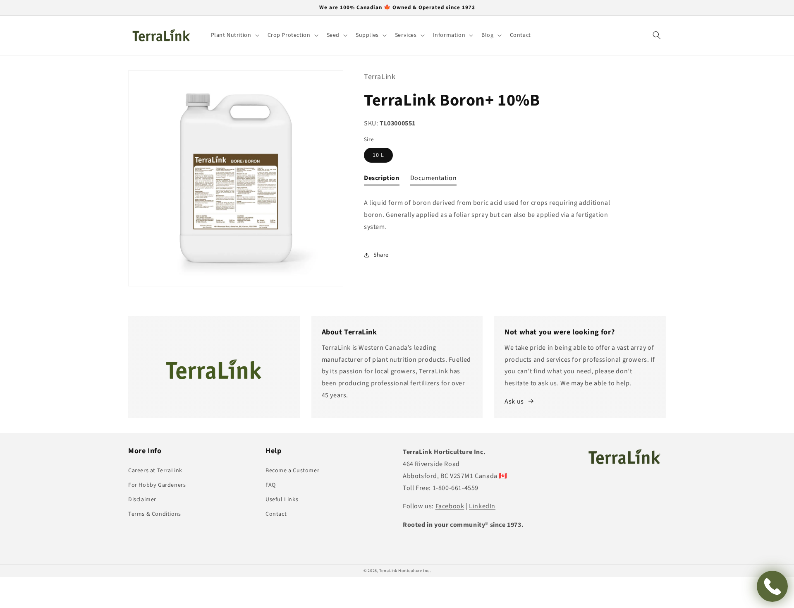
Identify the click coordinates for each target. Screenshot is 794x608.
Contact (276, 514)
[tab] (381, 180)
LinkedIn (482, 506)
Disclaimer (142, 499)
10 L (378, 155)
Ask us (514, 401)
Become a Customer (292, 470)
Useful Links (281, 499)
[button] (234, 35)
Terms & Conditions (154, 514)
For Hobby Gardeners (157, 485)
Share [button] (381, 255)
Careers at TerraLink (155, 470)
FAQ (270, 485)
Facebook (449, 506)
